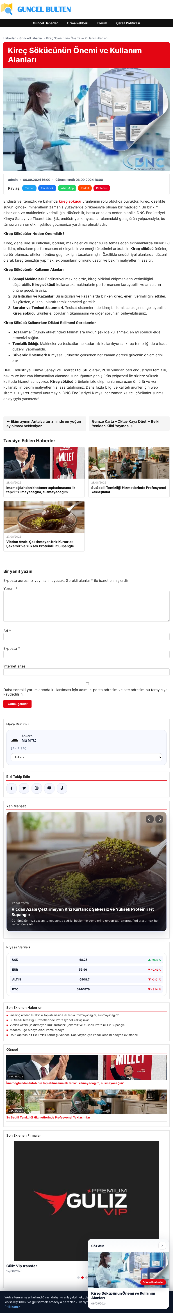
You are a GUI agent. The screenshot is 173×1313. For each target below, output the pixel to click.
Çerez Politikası (128, 23)
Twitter (29, 188)
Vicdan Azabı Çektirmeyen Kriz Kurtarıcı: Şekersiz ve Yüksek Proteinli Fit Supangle (67, 1025)
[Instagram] (37, 788)
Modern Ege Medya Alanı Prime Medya (37, 1030)
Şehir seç (19, 748)
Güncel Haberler (45, 23)
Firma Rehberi (77, 23)
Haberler (9, 38)
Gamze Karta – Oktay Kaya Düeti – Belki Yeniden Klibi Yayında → (125, 423)
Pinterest (101, 188)
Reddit (85, 188)
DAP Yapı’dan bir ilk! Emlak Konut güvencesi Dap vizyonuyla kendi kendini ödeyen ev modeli (74, 1035)
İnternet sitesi (14, 666)
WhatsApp (67, 188)
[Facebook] (11, 788)
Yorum (10, 588)
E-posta (11, 648)
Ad (7, 630)
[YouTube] (49, 788)
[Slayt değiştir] (78, 1277)
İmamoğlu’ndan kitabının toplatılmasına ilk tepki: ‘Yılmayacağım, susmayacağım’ (64, 1015)
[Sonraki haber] (159, 819)
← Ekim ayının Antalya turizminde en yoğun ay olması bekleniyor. (44, 423)
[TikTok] (62, 788)
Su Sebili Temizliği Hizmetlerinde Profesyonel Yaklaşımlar (49, 1020)
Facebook (47, 188)
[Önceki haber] (150, 819)
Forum (102, 23)
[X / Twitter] (24, 788)
